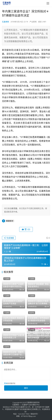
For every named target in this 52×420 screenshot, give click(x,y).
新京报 (14, 208)
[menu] (48, 3)
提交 (26, 388)
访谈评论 (31, 312)
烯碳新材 (9, 221)
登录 (5, 383)
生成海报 (10, 238)
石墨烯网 (5, 22)
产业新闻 (33, 22)
